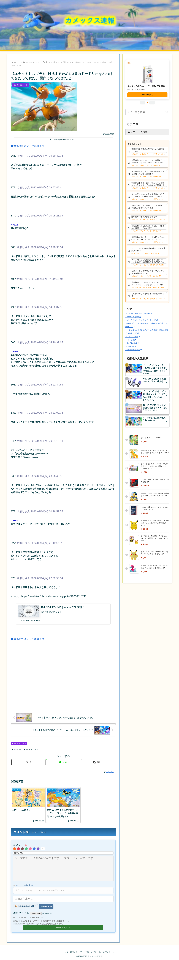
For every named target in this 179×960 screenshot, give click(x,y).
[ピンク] (30, 848)
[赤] (18, 848)
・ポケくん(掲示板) (133, 317)
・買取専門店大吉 (132, 350)
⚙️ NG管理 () (46, 906)
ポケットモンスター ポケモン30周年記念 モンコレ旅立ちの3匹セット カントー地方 (155, 466)
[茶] (22, 848)
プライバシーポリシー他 (90, 952)
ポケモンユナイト (20, 743)
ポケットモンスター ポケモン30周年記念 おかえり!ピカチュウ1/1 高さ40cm (155, 522)
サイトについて (71, 952)
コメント (20, 844)
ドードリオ (17, 749)
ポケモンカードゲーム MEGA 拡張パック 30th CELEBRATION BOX (155, 494)
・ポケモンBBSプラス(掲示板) (137, 313)
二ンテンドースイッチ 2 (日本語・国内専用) (155, 480)
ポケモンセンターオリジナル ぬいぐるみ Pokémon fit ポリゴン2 (154, 566)
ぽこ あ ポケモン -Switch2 (151, 438)
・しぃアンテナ (131, 337)
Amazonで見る (147, 95)
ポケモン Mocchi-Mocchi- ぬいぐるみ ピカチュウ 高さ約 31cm (155, 553)
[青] (34, 848)
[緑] (26, 848)
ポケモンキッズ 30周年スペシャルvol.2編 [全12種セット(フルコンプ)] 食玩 (154, 538)
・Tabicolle (129, 346)
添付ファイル (21, 913)
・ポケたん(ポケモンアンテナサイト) (140, 320)
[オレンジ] (14, 848)
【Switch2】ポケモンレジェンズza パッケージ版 (154, 508)
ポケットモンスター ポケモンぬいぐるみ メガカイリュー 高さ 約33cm (154, 451)
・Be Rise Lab (131, 343)
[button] (98, 762)
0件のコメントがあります (29, 145)
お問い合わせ (108, 952)
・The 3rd (129, 340)
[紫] (38, 848)
